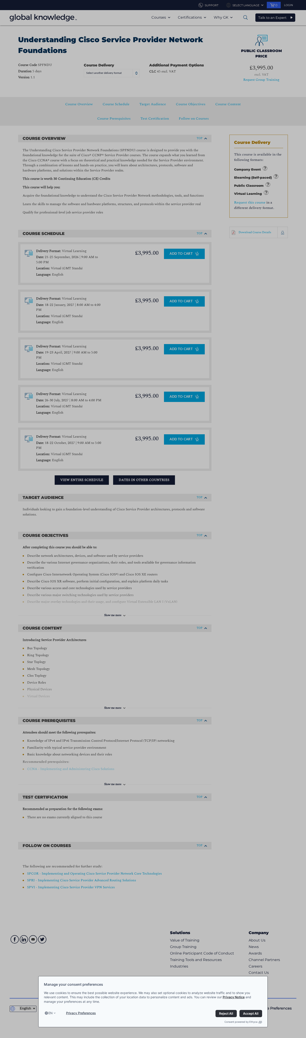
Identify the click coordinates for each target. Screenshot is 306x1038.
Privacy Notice (234, 997)
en (50, 1013)
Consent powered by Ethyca (240, 1021)
